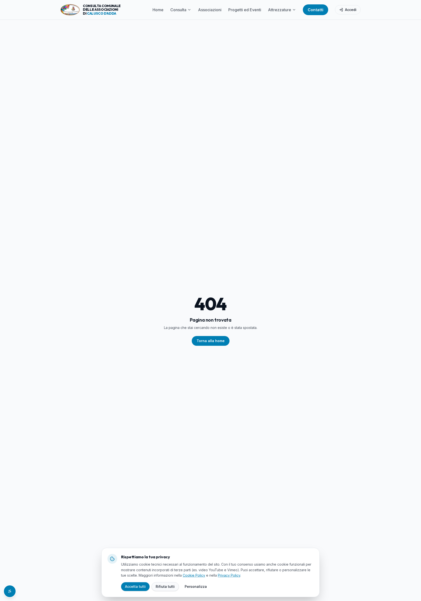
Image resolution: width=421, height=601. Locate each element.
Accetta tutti (135, 586)
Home (158, 9)
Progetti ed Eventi (244, 9)
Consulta (178, 9)
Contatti (315, 9)
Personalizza (196, 586)
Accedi (350, 10)
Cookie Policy (194, 575)
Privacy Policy (229, 575)
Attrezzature (279, 9)
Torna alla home (211, 341)
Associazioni (209, 9)
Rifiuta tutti (165, 586)
